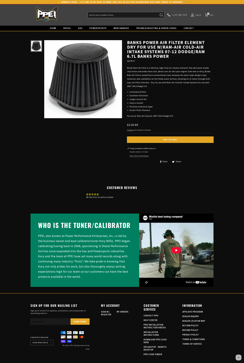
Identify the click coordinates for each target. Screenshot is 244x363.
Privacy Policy (190, 334)
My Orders (122, 311)
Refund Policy (190, 330)
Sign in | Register (106, 313)
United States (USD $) (40, 342)
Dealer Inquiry (190, 316)
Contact (189, 28)
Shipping (130, 130)
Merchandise (121, 28)
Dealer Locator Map (193, 321)
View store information (139, 156)
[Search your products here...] (161, 15)
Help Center (150, 320)
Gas (80, 28)
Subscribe (80, 321)
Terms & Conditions (193, 339)
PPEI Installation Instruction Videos (155, 326)
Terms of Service (192, 343)
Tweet (178, 161)
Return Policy (190, 325)
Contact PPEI (151, 315)
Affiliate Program (192, 311)
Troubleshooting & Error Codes (156, 28)
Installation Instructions (151, 333)
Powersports (98, 28)
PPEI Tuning (74, 345)
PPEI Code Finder (153, 354)
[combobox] (126, 15)
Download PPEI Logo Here (155, 341)
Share (164, 161)
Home (53, 28)
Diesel (67, 28)
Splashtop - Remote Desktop (155, 348)
